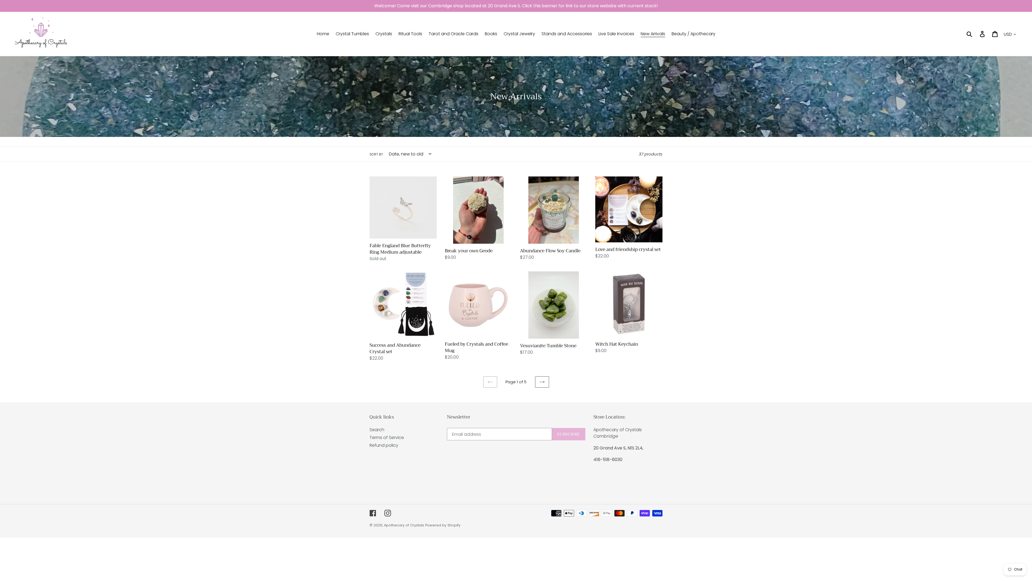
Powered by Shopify (442, 525)
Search (377, 430)
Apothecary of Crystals (404, 525)
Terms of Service (387, 437)
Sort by (376, 154)
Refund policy (384, 445)
